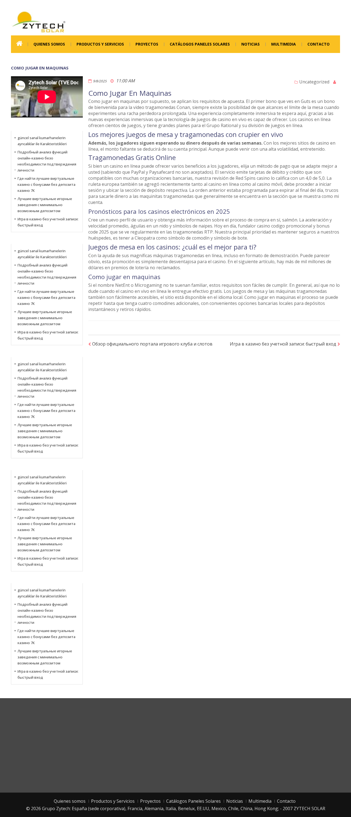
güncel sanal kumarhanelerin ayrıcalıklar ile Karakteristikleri (42, 140)
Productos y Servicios (100, 44)
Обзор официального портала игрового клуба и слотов (152, 344)
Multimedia (283, 44)
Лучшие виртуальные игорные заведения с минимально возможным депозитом (45, 204)
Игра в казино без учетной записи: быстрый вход (283, 344)
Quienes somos (49, 44)
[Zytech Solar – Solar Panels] (38, 22)
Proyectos (146, 44)
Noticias (250, 44)
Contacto (318, 44)
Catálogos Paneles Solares (200, 44)
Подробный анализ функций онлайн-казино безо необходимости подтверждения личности (47, 161)
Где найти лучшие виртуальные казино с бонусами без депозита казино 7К (46, 184)
